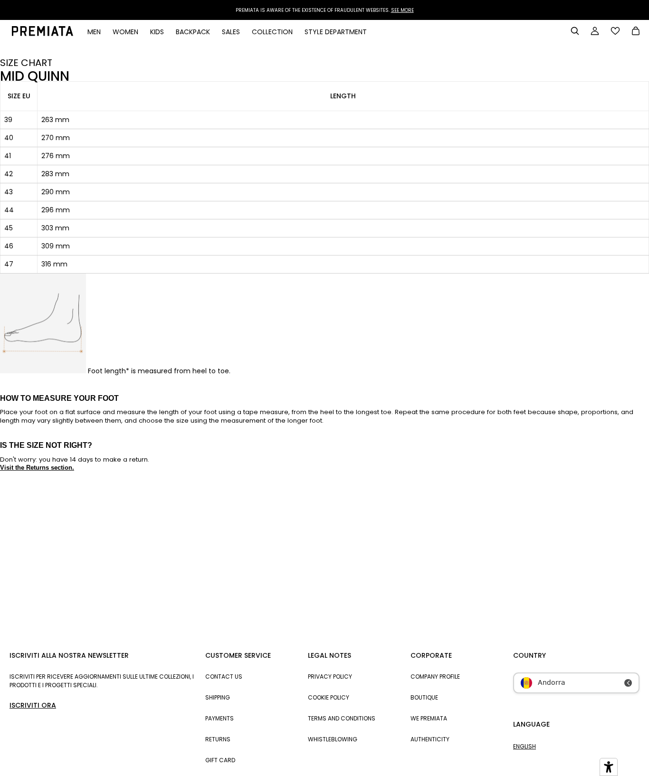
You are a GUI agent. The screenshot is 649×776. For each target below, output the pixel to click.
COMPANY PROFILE (435, 676)
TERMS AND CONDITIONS (341, 718)
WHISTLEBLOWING (332, 739)
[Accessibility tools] (609, 767)
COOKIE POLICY (328, 697)
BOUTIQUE (424, 697)
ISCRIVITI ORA (33, 705)
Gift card (220, 760)
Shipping (217, 697)
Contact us (223, 676)
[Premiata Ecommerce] (42, 33)
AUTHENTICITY (429, 739)
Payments (219, 718)
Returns (217, 739)
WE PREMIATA (428, 718)
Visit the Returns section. (37, 467)
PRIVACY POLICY (330, 676)
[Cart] (635, 32)
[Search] (575, 31)
